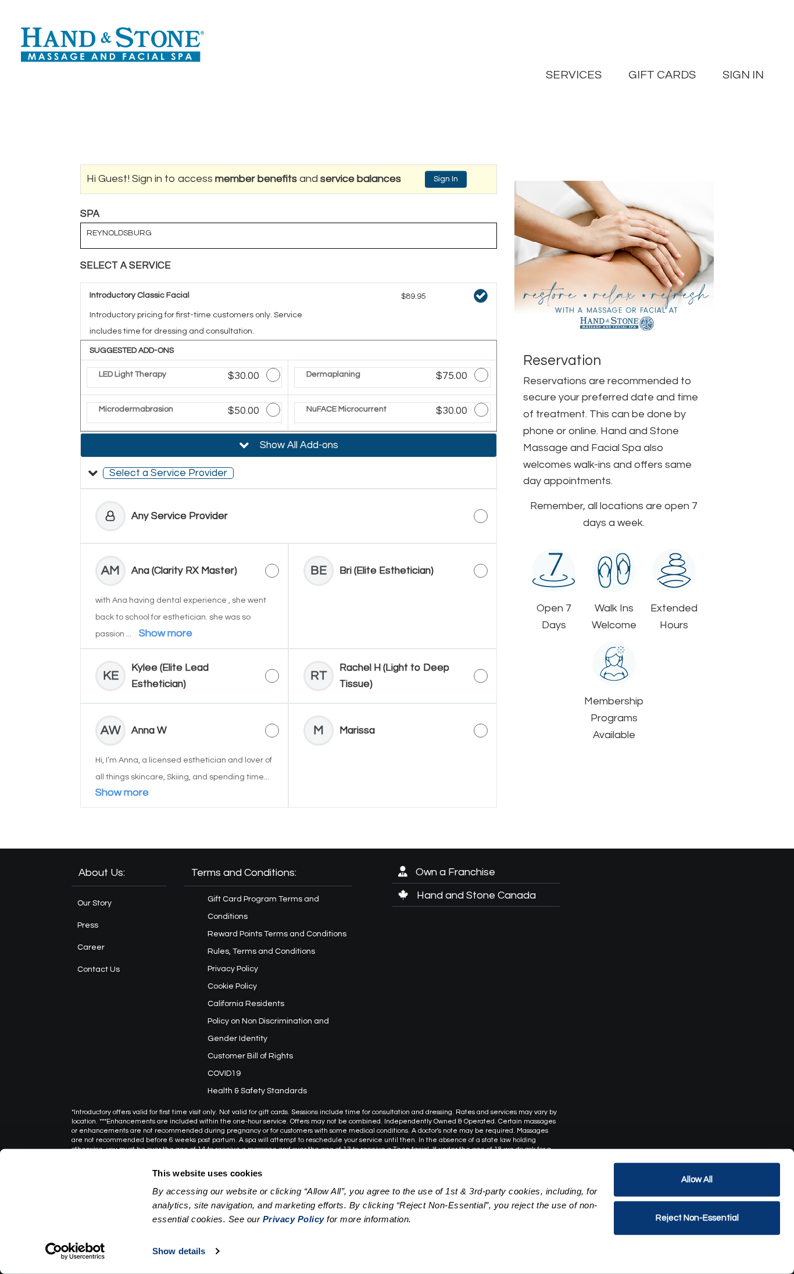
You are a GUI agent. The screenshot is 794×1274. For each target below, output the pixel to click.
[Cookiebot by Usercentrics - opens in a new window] (75, 1251)
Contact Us (98, 969)
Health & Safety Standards (257, 1091)
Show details (178, 1251)
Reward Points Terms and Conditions (277, 934)
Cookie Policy (232, 986)
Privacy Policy (233, 969)
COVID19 (224, 1073)
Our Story (94, 903)
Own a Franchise (454, 872)
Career (91, 947)
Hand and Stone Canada (475, 895)
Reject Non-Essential (697, 1217)
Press (87, 925)
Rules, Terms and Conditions (261, 951)
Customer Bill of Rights (250, 1056)
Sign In (446, 179)
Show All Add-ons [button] (297, 445)
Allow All (697, 1179)
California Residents (246, 1004)
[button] (288, 473)
